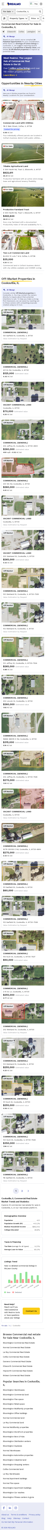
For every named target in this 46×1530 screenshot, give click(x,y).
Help (9, 1518)
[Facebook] (3, 1507)
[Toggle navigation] (3, 4)
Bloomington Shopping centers (16, 1464)
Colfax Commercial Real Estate (16, 1357)
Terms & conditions (19, 1515)
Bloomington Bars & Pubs (14, 1437)
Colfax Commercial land (13, 1469)
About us (5, 1515)
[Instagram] (15, 1507)
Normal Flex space (11, 1483)
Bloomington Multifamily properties (18, 1409)
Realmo (14, 4)
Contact (25, 1518)
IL (10, 1326)
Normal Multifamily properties (16, 1427)
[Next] (28, 1191)
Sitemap (16, 1518)
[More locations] (39, 32)
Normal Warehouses (11, 1450)
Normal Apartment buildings (15, 1478)
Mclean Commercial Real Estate (16, 1375)
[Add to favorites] (41, 103)
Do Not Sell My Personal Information (17, 1522)
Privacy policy (34, 1515)
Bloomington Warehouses (14, 1390)
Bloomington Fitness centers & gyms (18, 1497)
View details (22, 120)
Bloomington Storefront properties (18, 1432)
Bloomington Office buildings (15, 1413)
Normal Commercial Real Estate (16, 1347)
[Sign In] (41, 3)
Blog (3, 1518)
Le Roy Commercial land (13, 1423)
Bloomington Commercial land (16, 1395)
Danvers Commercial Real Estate (17, 1361)
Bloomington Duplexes (12, 1446)
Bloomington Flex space (13, 1399)
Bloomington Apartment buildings (17, 1488)
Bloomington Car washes (13, 1492)
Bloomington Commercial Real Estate (19, 1343)
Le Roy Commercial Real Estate (16, 1352)
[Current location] (3, 32)
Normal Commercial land (13, 1418)
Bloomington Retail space (14, 1404)
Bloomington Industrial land (14, 1460)
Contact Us (31, 1311)
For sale (4, 1326)
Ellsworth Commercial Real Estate (17, 1366)
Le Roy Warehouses (11, 1474)
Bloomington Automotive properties (18, 1455)
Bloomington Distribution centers (17, 1441)
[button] (29, 11)
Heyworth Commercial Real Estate (18, 1371)
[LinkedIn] (9, 1507)
